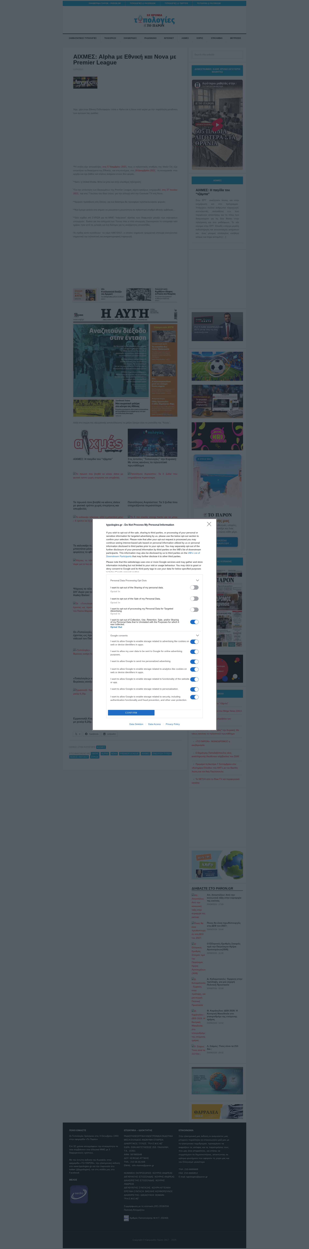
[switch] (194, 587)
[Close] (210, 525)
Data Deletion (136, 724)
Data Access (154, 724)
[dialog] (154, 624)
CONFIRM (131, 713)
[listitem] (154, 580)
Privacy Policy (173, 724)
